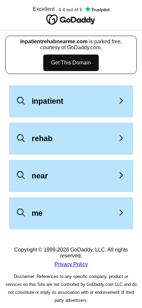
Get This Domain (71, 62)
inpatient (47, 101)
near (40, 176)
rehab (42, 138)
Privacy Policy (71, 264)
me (37, 213)
